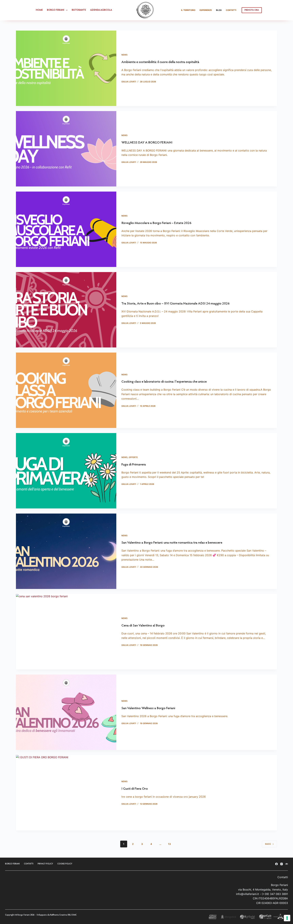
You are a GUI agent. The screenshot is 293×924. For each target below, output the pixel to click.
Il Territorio (188, 10)
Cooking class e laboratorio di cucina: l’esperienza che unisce (164, 381)
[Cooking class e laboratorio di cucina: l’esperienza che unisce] (66, 390)
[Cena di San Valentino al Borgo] (66, 631)
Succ (268, 844)
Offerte (133, 457)
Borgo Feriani (55, 10)
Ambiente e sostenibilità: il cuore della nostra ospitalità (160, 62)
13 (169, 843)
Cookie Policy (64, 864)
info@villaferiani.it (247, 894)
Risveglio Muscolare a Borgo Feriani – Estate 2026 (156, 223)
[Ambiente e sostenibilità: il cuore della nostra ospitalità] (66, 68)
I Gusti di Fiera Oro (134, 789)
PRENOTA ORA (252, 10)
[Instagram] (281, 864)
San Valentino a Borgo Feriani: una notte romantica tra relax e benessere (171, 542)
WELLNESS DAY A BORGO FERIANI (146, 142)
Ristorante (79, 10)
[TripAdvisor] (286, 864)
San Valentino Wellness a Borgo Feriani (148, 708)
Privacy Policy (45, 864)
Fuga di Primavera (133, 464)
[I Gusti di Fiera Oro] (66, 792)
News (124, 54)
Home (39, 10)
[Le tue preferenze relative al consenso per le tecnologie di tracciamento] (287, 918)
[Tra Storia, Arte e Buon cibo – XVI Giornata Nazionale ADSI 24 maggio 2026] (66, 309)
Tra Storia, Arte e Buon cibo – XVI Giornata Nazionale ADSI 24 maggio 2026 (175, 303)
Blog (219, 10)
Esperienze (206, 10)
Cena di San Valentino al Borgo (143, 625)
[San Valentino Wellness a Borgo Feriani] (66, 712)
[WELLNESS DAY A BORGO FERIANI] (66, 148)
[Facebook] (276, 864)
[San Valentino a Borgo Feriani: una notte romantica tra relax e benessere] (66, 551)
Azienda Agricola (101, 10)
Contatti (231, 10)
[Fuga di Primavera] (66, 470)
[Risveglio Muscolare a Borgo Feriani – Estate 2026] (66, 229)
